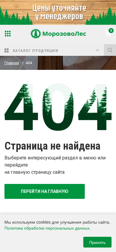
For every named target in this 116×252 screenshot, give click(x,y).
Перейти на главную (44, 191)
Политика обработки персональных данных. (47, 228)
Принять (97, 242)
